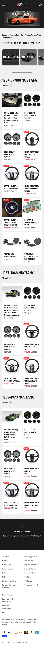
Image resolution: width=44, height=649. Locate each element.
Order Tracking (7, 569)
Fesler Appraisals (30, 557)
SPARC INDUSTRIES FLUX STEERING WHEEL (31, 154)
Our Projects (28, 581)
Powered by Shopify (22, 642)
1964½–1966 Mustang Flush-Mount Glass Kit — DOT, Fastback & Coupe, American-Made (11, 118)
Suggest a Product (31, 585)
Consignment (7, 565)
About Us (5, 557)
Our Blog (27, 577)
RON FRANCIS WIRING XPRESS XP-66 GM (31, 222)
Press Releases (7, 595)
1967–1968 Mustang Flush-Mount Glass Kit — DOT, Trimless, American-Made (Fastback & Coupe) (11, 310)
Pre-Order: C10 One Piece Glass (9, 600)
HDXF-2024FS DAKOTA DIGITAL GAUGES (10, 154)
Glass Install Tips (30, 573)
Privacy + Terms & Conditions (8, 586)
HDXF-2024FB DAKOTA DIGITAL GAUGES (30, 115)
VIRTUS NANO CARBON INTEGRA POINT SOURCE (31, 256)
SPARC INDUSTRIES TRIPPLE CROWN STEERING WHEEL (11, 222)
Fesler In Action (30, 569)
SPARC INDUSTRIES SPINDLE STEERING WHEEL (31, 188)
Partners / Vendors (9, 581)
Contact (5, 561)
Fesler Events (29, 561)
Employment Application (7, 606)
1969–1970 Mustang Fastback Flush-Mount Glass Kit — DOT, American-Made (11, 435)
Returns (5, 573)
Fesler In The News (31, 565)
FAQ (3, 577)
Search (4, 612)
